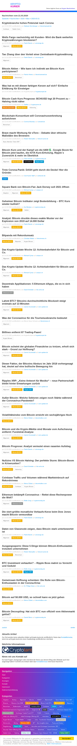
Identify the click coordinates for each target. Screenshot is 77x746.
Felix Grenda (28, 158)
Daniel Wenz (28, 617)
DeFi (60, 706)
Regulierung (7, 726)
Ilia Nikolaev (28, 207)
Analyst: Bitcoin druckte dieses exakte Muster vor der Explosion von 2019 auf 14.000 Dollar (32, 219)
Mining (16, 723)
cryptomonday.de (40, 158)
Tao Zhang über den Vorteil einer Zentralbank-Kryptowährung (37, 54)
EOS (44, 710)
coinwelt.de (41, 121)
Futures (47, 713)
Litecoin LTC (61, 719)
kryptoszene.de (36, 104)
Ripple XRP (39, 161)
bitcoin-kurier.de (43, 139)
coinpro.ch (39, 190)
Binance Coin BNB (17, 703)
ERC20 (51, 710)
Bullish (27, 210)
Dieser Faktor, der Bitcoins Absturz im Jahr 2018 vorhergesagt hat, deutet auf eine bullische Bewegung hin (37, 365)
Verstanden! (66, 738)
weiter (73, 627)
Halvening (33, 107)
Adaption (6, 193)
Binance (5, 703)
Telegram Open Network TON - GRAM (45, 733)
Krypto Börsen (28, 241)
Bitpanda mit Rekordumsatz (18, 235)
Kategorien (6, 678)
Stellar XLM (26, 733)
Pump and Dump (57, 723)
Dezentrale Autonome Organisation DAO (16, 710)
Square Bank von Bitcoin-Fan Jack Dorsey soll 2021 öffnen (35, 187)
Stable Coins (16, 29)
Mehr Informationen (54, 743)
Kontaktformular (66, 637)
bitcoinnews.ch (41, 238)
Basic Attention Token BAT (11, 142)
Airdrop (14, 700)
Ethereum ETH (8, 292)
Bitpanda (18, 241)
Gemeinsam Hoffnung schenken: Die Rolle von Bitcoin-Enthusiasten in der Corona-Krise (33, 581)
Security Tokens (29, 729)
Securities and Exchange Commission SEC (44, 726)
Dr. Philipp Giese (29, 586)
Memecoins (6, 723)
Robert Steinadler (29, 139)
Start (3, 675)
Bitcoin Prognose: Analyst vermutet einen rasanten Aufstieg (36, 446)
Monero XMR (25, 723)
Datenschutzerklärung (10, 690)
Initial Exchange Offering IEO (30, 716)
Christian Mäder (29, 238)
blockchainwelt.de (46, 26)
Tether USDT (64, 733)
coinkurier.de (41, 175)
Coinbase (6, 29)
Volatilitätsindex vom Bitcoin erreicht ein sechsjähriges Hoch (37, 415)
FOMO (39, 713)
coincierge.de (39, 43)
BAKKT (39, 700)
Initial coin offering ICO (10, 716)
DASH (5, 179)
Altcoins (31, 700)
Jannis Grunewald (29, 307)
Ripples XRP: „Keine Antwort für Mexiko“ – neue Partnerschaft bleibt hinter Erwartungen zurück (38, 382)
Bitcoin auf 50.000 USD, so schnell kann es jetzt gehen (33, 597)
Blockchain (18, 77)
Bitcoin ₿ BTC (17, 46)
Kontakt (4, 684)
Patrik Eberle (28, 43)
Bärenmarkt (48, 700)
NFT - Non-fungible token (41, 723)
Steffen (26, 104)
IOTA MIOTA (28, 161)
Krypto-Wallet (19, 719)
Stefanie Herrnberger (30, 26)
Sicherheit (41, 729)
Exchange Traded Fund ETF (25, 713)
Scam (26, 726)
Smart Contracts (52, 729)
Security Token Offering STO (12, 729)
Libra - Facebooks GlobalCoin (44, 719)
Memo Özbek (28, 418)
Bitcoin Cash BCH (8, 107)
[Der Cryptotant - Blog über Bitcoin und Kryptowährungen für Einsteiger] (17, 652)
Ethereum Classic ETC (64, 710)
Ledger (29, 719)
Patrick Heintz (28, 74)
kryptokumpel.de (41, 91)
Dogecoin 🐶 (36, 710)
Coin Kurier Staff (29, 175)
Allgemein (6, 46)
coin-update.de (43, 307)
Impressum (6, 687)
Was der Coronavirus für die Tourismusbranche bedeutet (34, 318)
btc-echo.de (40, 289)
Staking (16, 733)
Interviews (45, 716)
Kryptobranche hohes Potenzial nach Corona (28, 23)
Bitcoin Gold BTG (46, 703)
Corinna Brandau (29, 121)
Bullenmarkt (17, 706)
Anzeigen (5, 681)
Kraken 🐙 (66, 716)
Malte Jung (27, 500)
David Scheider (29, 289)
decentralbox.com (41, 418)
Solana (63, 729)
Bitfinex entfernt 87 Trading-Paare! (21, 332)
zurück (4, 627)
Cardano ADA (35, 706)
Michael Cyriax (28, 190)
